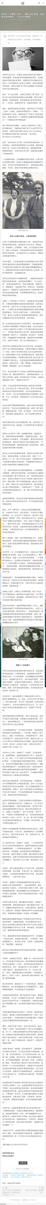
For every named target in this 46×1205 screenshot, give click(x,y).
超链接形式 (16, 1173)
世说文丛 (30, 1173)
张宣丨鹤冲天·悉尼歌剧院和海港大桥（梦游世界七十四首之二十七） (11, 1192)
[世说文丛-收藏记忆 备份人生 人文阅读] (23, 4)
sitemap (3, 1204)
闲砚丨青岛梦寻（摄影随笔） (34, 1191)
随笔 (30, 19)
